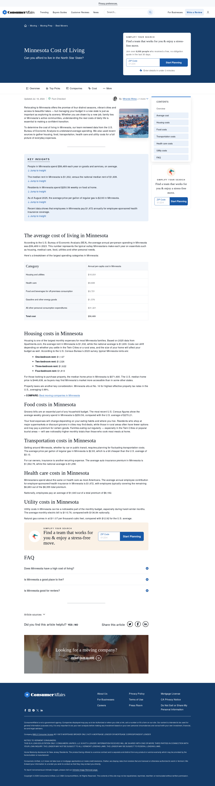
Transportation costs (165, 136)
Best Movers (62, 25)
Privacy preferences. (108, 3)
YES (70, 624)
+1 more (141, 98)
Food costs (161, 129)
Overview (35, 88)
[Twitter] (130, 624)
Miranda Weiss (130, 98)
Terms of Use (136, 699)
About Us (102, 693)
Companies (76, 88)
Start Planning (174, 62)
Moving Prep (46, 25)
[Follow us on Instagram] (29, 710)
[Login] (207, 12)
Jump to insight (38, 170)
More (109, 88)
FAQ (158, 157)
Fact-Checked (59, 98)
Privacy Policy (137, 693)
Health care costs (164, 143)
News (96, 12)
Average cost (162, 115)
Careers (101, 705)
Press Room (135, 705)
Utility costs (161, 150)
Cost (94, 88)
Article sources (33, 614)
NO (76, 624)
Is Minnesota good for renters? (42, 590)
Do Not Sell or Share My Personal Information (174, 707)
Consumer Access (43, 734)
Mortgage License (170, 693)
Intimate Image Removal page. (85, 769)
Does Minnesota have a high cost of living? (49, 568)
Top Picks (54, 88)
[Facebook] (138, 624)
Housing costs (163, 122)
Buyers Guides (60, 12)
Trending (44, 12)
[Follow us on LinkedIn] (42, 710)
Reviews (80, 12)
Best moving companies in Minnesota (59, 395)
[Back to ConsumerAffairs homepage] (25, 25)
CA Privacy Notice (171, 699)
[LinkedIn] (145, 624)
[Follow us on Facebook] (25, 710)
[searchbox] (129, 12)
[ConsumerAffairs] (18, 12)
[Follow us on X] (37, 710)
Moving (33, 25)
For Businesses (175, 12)
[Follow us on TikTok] (33, 710)
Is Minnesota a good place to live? (44, 579)
